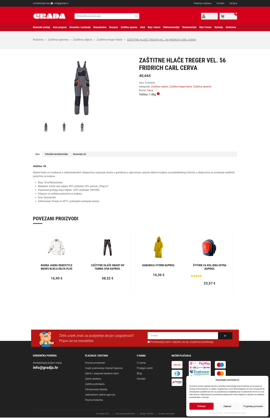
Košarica (231, 15)
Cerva (150, 90)
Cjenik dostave (93, 378)
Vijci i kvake (205, 27)
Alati (142, 27)
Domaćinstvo (99, 27)
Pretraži (136, 16)
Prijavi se (211, 16)
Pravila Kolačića (94, 399)
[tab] (37, 154)
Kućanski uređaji (41, 27)
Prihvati (201, 406)
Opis (37, 154)
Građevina (231, 27)
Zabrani (227, 406)
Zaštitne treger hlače (109, 39)
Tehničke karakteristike (56, 154)
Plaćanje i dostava (202, 3)
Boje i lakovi (154, 27)
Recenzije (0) (79, 154)
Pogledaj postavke (253, 406)
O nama (141, 362)
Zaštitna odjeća (82, 39)
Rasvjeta (113, 27)
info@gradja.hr (61, 3)
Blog (139, 373)
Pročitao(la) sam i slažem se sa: (181, 342)
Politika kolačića (216, 413)
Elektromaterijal (171, 27)
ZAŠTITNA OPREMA (58, 39)
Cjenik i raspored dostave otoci (102, 373)
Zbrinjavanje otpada (96, 389)
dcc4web (170, 413)
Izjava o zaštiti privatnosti (235, 413)
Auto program (60, 27)
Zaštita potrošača (95, 384)
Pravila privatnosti (95, 362)
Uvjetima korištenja (201, 342)
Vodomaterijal (189, 27)
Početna (38, 39)
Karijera (233, 3)
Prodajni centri (145, 368)
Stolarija (218, 27)
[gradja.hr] (49, 16)
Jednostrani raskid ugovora (100, 394)
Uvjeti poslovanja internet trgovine (103, 368)
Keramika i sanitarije (80, 27)
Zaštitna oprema (129, 27)
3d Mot (150, 413)
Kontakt (220, 3)
